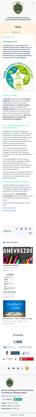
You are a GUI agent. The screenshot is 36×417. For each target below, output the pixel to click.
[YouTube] (13, 368)
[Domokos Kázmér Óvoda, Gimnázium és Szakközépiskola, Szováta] (26, 347)
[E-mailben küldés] (21, 229)
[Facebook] (9, 368)
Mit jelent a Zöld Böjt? (10, 210)
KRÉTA (19, 399)
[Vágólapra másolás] (17, 229)
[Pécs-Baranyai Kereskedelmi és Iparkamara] (7, 353)
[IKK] (18, 342)
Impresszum (22, 415)
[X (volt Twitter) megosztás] (30, 229)
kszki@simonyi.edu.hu (13, 406)
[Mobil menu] (33, 3)
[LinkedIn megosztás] (30, 233)
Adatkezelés (14, 415)
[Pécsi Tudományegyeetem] (15, 353)
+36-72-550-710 (12, 403)
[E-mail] (18, 368)
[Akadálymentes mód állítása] (27, 368)
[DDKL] (9, 347)
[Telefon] (22, 368)
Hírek (8, 32)
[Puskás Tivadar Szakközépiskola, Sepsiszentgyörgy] (26, 353)
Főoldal (3, 32)
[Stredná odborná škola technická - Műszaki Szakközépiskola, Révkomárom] (26, 359)
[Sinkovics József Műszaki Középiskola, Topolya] (10, 359)
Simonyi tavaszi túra (9, 208)
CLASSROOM (8, 399)
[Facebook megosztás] (26, 229)
